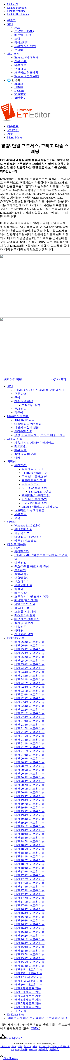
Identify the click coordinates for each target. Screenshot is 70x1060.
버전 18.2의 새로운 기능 (29, 860)
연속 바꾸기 (21, 626)
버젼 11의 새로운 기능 (28, 980)
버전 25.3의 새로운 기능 (29, 653)
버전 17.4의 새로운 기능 (29, 890)
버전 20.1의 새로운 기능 (29, 788)
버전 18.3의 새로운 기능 (29, 856)
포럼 (17, 38)
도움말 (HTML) (24, 31)
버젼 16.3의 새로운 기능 (29, 931)
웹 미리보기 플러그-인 (36, 495)
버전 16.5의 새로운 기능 (29, 924)
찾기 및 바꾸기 (23, 622)
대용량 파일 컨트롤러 (28, 423)
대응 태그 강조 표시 (26, 619)
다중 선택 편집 (23, 401)
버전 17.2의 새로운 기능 (29, 897)
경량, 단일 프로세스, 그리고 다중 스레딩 (39, 435)
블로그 (11, 20)
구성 (17, 397)
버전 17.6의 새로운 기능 (29, 882)
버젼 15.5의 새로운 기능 (29, 961)
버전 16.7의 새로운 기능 (29, 916)
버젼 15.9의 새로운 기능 (29, 946)
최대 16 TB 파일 (24, 420)
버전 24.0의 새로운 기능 (29, 686)
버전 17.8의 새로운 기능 (29, 875)
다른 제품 (20, 65)
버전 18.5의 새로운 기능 (29, 848)
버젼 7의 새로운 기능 (27, 995)
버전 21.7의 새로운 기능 (29, 728)
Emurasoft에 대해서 (26, 57)
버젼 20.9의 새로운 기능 (29, 758)
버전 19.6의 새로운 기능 (29, 807)
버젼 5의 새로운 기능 (27, 1003)
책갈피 (18, 589)
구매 (13, 1046)
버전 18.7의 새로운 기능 (29, 841)
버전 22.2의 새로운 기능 (29, 709)
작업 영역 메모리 (25, 453)
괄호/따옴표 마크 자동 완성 (31, 566)
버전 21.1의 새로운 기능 (29, 751)
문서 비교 (20, 408)
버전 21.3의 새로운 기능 (29, 743)
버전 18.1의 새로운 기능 (29, 864)
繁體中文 (20, 97)
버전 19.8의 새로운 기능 (29, 800)
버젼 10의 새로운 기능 (28, 984)
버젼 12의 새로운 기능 (28, 977)
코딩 (10, 386)
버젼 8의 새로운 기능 (27, 992)
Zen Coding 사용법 (40, 491)
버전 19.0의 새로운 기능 (29, 830)
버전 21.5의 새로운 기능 (29, 735)
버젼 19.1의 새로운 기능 (29, 826)
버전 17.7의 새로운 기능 (29, 879)
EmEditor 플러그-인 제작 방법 (40, 506)
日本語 (18, 87)
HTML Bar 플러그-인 (35, 472)
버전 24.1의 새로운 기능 (29, 683)
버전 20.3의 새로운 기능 (29, 781)
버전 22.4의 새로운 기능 (29, 702)
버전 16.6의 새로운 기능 (29, 920)
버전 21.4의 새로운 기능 (29, 739)
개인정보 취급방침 (26, 72)
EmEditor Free (15, 1014)
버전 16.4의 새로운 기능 (29, 928)
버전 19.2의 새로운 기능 (29, 822)
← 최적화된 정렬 (11, 379)
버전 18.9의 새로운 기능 (29, 833)
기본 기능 (20, 1010)
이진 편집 (20, 562)
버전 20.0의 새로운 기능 (29, 792)
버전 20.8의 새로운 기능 (29, 762)
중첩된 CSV (21, 551)
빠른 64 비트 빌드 (25, 540)
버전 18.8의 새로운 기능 (29, 837)
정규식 (18, 412)
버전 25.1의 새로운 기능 (29, 660)
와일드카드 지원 (24, 604)
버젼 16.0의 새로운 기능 (29, 943)
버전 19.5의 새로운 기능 (29, 811)
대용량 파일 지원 (18, 416)
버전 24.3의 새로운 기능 (29, 675)
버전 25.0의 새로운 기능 (29, 664)
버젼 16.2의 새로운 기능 (29, 935)
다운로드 (5, 1046)
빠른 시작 (20, 592)
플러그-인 (20, 465)
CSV (17, 547)
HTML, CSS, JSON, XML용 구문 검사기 (39, 389)
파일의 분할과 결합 (26, 427)
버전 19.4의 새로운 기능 (29, 815)
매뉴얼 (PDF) (22, 34)
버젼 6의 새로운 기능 (27, 999)
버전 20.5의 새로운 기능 (29, 773)
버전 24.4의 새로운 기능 (29, 671)
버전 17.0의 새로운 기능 (29, 905)
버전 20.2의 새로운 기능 (29, 784)
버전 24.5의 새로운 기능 (29, 668)
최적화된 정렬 (23, 431)
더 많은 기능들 (16, 544)
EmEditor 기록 (16, 638)
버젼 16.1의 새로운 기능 (29, 939)
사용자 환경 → (60, 379)
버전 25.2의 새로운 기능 (29, 656)
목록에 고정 (21, 607)
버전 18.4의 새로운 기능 (29, 852)
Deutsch (19, 90)
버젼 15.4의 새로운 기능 (29, 965)
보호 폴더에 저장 (25, 611)
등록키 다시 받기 (25, 46)
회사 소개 (13, 53)
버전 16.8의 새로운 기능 (29, 913)
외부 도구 (20, 514)
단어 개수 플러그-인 (34, 502)
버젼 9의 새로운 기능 (27, 988)
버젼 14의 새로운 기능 (28, 969)
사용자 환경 (14, 438)
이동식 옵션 (21, 533)
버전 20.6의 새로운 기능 (29, 769)
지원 (10, 24)
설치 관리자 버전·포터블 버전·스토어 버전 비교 (37, 1017)
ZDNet (35, 1028)
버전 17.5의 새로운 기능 (29, 886)
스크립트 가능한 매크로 (29, 510)
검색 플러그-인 (31, 484)
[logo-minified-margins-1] (25, 120)
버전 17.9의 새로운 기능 (29, 871)
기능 (20, 1046)
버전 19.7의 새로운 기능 (29, 803)
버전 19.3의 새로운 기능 (29, 818)
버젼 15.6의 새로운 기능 (29, 958)
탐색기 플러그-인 (32, 469)
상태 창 (19, 630)
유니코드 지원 (23, 529)
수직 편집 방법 (31, 404)
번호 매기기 (21, 581)
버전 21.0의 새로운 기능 (29, 754)
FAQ (17, 27)
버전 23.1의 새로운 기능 (29, 690)
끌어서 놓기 (21, 573)
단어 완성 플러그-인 (34, 499)
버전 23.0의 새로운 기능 (29, 694)
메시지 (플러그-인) (26, 600)
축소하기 (20, 570)
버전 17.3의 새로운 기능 (29, 894)
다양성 (11, 521)
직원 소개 (20, 61)
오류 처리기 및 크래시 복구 (31, 596)
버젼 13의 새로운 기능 (28, 973)
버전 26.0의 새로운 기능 (29, 645)
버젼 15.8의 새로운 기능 (29, 950)
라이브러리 (21, 42)
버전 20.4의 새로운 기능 (29, 777)
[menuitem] (38, 20)
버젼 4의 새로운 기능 (27, 1007)
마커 (17, 457)
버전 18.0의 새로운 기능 (29, 867)
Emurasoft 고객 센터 (26, 76)
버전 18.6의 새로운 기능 (29, 845)
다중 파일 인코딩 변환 (28, 536)
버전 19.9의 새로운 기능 (29, 796)
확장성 (11, 461)
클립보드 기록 (23, 585)
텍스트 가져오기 (24, 615)
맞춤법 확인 (21, 577)
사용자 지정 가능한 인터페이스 (34, 442)
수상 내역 (20, 68)
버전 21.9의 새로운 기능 (29, 720)
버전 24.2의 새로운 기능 (29, 679)
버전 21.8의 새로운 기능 (29, 724)
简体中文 (20, 94)
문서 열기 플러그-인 (34, 476)
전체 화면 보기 (23, 634)
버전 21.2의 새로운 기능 (29, 747)
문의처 (18, 49)
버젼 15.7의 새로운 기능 (29, 954)
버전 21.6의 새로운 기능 (29, 732)
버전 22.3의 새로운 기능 (29, 705)
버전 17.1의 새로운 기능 (29, 901)
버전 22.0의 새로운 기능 (29, 717)
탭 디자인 (20, 446)
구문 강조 (20, 393)
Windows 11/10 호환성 (27, 525)
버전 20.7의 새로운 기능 (29, 766)
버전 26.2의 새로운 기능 (29, 641)
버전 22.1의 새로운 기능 (29, 713)
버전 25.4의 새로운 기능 (29, 649)
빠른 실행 (20, 450)
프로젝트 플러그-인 (34, 480)
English (18, 83)
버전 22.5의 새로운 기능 (29, 698)
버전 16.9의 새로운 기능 (29, 909)
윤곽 (17, 518)
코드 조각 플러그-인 (34, 487)
